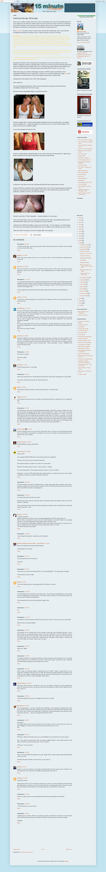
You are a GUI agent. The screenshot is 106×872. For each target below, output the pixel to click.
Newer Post (17, 849)
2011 (80, 236)
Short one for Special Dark (85, 359)
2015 (80, 227)
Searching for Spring (84, 353)
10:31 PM (28, 683)
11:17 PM (27, 279)
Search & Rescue (83, 338)
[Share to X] (37, 235)
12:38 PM (27, 533)
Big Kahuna (20, 705)
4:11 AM (25, 364)
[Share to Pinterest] (40, 235)
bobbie (19, 297)
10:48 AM (27, 451)
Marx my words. (83, 165)
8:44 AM (24, 396)
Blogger (67, 861)
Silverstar (20, 266)
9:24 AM (29, 429)
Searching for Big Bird (85, 258)
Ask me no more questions (86, 148)
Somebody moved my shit (85, 182)
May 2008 (83, 286)
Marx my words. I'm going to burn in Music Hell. (86, 266)
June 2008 (83, 284)
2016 (80, 224)
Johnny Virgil (21, 429)
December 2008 (84, 244)
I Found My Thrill (83, 330)
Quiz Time (81, 176)
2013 (80, 231)
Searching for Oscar (84, 348)
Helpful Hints (82, 155)
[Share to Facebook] (38, 235)
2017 (80, 222)
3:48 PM (27, 803)
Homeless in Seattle (84, 157)
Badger (19, 396)
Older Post (69, 849)
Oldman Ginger (21, 683)
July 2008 (83, 282)
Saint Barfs (81, 180)
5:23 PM (27, 794)
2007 (80, 298)
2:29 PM (27, 646)
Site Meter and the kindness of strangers (84, 361)
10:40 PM (25, 266)
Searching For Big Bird (84, 346)
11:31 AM (27, 482)
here (65, 73)
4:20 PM (24, 582)
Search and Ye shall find (85, 342)
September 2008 (84, 277)
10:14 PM (24, 255)
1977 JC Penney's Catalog (85, 140)
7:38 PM (27, 813)
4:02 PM (27, 569)
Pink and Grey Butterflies (85, 336)
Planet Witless (82, 174)
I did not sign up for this (85, 159)
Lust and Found (83, 332)
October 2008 (84, 249)
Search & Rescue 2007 (85, 340)
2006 (80, 300)
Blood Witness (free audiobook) (84, 312)
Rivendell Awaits (83, 178)
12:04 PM (27, 495)
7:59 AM (24, 387)
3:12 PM (24, 766)
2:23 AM (27, 352)
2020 (80, 218)
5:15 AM (27, 374)
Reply (18, 250)
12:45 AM (25, 335)
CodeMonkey (21, 308)
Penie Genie (82, 334)
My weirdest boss (83, 170)
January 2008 (84, 295)
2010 (80, 238)
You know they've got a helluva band (85, 193)
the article (19, 30)
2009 (80, 240)
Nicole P (19, 514)
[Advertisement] (83, 403)
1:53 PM (27, 630)
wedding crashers (84, 262)
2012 (80, 233)
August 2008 (83, 280)
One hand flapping (83, 172)
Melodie (19, 255)
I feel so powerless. (85, 255)
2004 (80, 305)
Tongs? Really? (83, 374)
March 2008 (83, 291)
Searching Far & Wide (84, 344)
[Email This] (34, 235)
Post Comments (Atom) (26, 852)
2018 (80, 220)
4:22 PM (25, 778)
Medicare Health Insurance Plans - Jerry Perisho (30, 543)
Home (42, 849)
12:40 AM (27, 591)
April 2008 (83, 289)
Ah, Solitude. (83, 260)
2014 (80, 229)
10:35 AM (28, 442)
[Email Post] (31, 234)
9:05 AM (27, 720)
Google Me (81, 326)
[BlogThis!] (35, 235)
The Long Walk (82, 184)
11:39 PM (24, 297)
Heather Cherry (21, 442)
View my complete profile (83, 42)
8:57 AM (27, 408)
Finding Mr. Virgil (83, 324)
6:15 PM (26, 705)
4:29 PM (27, 656)
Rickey (19, 387)
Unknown (20, 335)
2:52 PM (27, 556)
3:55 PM (27, 752)
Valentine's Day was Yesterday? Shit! (84, 190)
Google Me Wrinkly (83, 328)
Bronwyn (19, 364)
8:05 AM (27, 607)
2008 (80, 242)
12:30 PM (24, 514)
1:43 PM (47, 543)
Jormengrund (21, 451)
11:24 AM (27, 617)
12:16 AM (27, 308)
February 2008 (84, 293)
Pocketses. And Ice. (85, 251)
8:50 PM (27, 244)
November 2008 (84, 247)
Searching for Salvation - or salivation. (85, 351)
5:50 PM (27, 734)
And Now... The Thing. (86, 253)
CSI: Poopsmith (83, 154)
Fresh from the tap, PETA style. (85, 274)
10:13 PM (27, 668)
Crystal (19, 766)
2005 (80, 303)
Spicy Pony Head (83, 315)
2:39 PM (27, 696)
